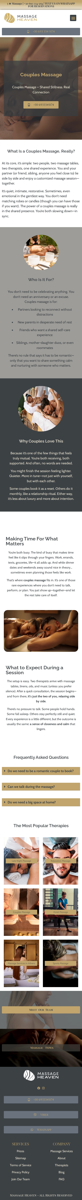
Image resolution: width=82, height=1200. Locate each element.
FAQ (61, 1179)
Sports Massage (60, 963)
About (61, 1158)
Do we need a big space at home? (32, 802)
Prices (20, 1151)
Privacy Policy (20, 1172)
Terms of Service (20, 1165)
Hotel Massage (60, 912)
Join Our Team (20, 1179)
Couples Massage (21, 912)
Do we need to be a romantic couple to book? (41, 771)
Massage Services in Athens (21, 963)
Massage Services (61, 1151)
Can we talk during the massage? (31, 787)
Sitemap (20, 1158)
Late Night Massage (21, 860)
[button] (73, 18)
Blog (61, 1172)
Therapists (61, 1165)
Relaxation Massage (60, 860)
